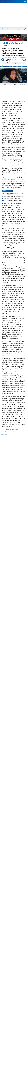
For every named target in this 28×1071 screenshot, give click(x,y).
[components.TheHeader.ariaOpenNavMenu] (4, 1)
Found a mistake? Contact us (13, 431)
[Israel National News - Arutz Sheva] (15, 1)
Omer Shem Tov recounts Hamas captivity (13, 196)
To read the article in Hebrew (11, 429)
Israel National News (6, 32)
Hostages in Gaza (16, 62)
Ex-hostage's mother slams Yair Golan (12, 200)
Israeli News (14, 32)
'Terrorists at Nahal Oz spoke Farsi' (11, 198)
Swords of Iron (6, 62)
